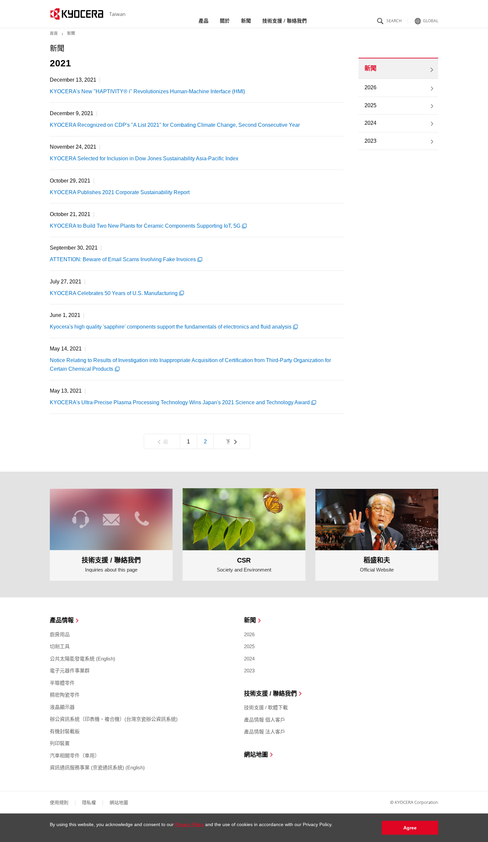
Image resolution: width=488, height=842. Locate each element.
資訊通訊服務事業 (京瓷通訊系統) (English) (97, 767)
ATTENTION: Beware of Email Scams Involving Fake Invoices (123, 259)
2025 (370, 105)
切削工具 (60, 646)
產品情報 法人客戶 (264, 731)
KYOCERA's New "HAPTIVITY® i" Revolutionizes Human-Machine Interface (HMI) (147, 91)
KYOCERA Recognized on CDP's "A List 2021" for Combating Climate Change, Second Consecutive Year (175, 125)
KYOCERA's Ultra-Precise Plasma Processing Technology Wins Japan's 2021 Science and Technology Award (180, 402)
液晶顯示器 (62, 707)
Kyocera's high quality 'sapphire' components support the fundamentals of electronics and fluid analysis (170, 327)
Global (430, 20)
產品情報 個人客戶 (264, 720)
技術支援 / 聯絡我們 (284, 20)
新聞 (246, 20)
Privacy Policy (189, 824)
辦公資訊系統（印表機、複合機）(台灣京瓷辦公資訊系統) (114, 719)
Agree (410, 827)
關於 (225, 20)
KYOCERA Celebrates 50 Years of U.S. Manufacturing (114, 293)
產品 (203, 20)
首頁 (54, 33)
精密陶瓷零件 (65, 695)
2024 (370, 123)
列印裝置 (60, 743)
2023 (370, 141)
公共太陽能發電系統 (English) (82, 658)
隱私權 (89, 802)
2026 (370, 87)
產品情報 (62, 620)
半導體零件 (62, 683)
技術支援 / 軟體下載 (266, 707)
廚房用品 (60, 634)
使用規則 (59, 802)
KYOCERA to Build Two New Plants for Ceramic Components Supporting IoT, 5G (145, 226)
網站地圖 (256, 755)
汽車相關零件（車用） (75, 755)
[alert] (244, 827)
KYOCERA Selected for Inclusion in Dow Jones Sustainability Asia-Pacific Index (144, 158)
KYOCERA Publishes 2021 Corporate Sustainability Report (120, 192)
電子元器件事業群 (70, 670)
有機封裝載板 (65, 731)
